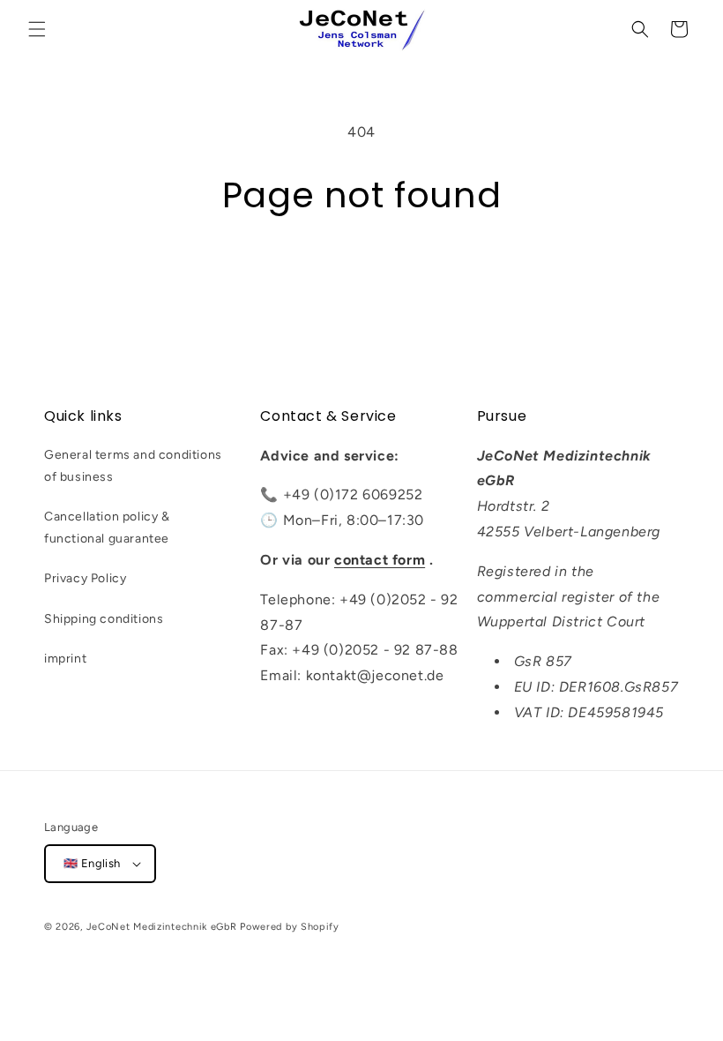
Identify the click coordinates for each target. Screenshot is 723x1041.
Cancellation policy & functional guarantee (107, 527)
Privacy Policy (85, 578)
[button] (37, 29)
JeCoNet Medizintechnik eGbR (161, 926)
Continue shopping (361, 274)
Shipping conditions (103, 618)
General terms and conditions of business (133, 465)
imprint (65, 658)
